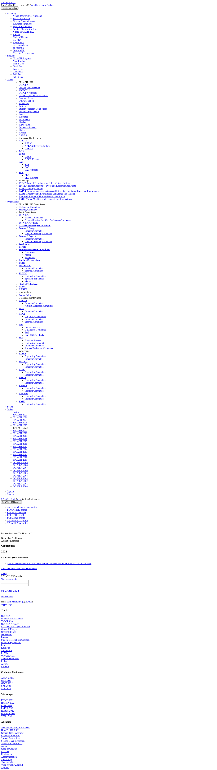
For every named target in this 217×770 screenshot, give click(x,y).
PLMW (22, 122)
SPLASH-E (24, 119)
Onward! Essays (26, 98)
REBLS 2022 (7, 711)
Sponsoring (18, 47)
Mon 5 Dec (18, 63)
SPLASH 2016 (20, 444)
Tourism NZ (19, 50)
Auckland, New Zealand (42, 5)
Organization (13, 201)
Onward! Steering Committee (38, 233)
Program (11, 55)
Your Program (19, 61)
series (19, 499)
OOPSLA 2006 (20, 470)
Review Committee (34, 217)
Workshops (24, 103)
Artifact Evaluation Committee (39, 306)
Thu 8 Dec (18, 71)
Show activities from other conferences (19, 568)
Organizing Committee (29, 207)
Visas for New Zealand (24, 53)
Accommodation (20, 45)
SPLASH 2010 (20, 460)
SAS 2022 (6, 686)
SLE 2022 (6, 688)
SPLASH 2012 (20, 454)
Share (3, 573)
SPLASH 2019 (20, 436)
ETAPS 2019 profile (16, 512)
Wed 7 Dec (18, 69)
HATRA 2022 (7, 703)
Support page (6, 604)
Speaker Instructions (22, 26)
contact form (7, 596)
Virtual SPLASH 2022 (23, 32)
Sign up (10, 494)
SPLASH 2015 (20, 446)
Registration (18, 42)
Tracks (10, 79)
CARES (23, 135)
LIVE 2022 (6, 705)
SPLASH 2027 (20, 414)
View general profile (9, 579)
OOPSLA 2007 (20, 467)
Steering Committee (28, 209)
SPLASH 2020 (20, 433)
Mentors (28, 281)
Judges (28, 255)
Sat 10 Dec (18, 77)
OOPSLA (23, 85)
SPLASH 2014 (20, 449)
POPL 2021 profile (16, 517)
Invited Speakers (32, 327)
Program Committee (34, 231)
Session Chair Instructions (25, 29)
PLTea (22, 130)
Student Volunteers (27, 127)
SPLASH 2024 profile (17, 523)
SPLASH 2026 (20, 417)
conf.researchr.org (15, 601)
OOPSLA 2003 (20, 478)
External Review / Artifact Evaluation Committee (48, 220)
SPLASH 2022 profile (11, 502)
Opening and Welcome (29, 87)
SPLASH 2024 (20, 422)
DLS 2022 (6, 680)
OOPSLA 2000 (20, 486)
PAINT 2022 (7, 708)
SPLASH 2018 (20, 438)
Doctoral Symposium (29, 111)
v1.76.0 (28, 601)
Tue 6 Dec (18, 66)
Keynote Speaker (33, 340)
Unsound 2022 (8, 713)
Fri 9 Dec (17, 74)
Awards (16, 34)
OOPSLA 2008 (20, 465)
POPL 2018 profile (16, 515)
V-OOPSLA (25, 90)
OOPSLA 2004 (20, 475)
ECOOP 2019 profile (17, 510)
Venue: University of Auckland (27, 16)
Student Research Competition (33, 109)
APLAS (28, 143)
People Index (25, 295)
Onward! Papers (26, 101)
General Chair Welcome (24, 21)
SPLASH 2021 (20, 430)
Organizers (30, 252)
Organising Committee (35, 343)
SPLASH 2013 (20, 452)
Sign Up (5, 767)
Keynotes (23, 116)
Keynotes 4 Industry (22, 24)
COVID (17, 39)
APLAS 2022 (7, 678)
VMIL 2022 (6, 716)
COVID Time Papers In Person (33, 95)
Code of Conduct (21, 37)
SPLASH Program (22, 58)
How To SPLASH (21, 18)
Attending (11, 13)
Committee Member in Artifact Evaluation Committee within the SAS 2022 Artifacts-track (49, 563)
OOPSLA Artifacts (28, 93)
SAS (27, 164)
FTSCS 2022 (7, 700)
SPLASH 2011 (20, 457)
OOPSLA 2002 (20, 481)
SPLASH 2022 (8, 499)
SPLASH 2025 (20, 420)
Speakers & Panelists (34, 278)
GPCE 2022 (7, 683)
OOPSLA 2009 (20, 462)
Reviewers (30, 257)
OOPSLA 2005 (20, 473)
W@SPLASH (25, 124)
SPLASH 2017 (20, 441)
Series (16, 412)
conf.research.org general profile (22, 507)
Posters (22, 106)
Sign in (10, 491)
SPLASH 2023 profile (17, 520)
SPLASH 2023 (20, 425)
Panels (22, 114)
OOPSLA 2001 (20, 483)
